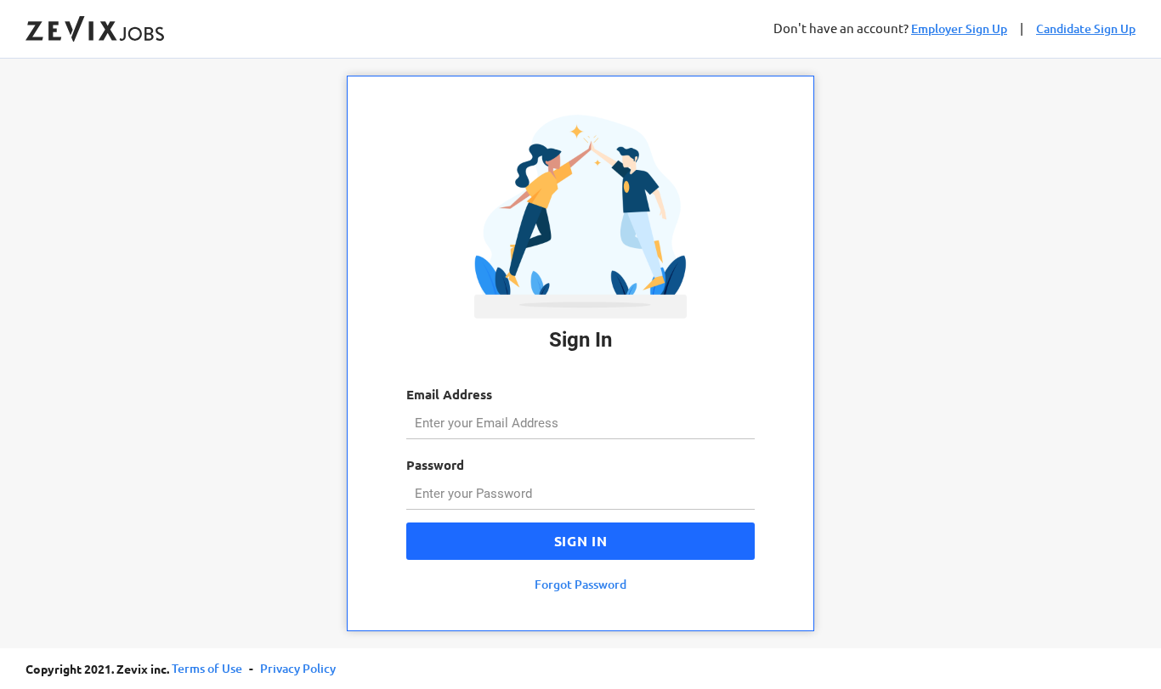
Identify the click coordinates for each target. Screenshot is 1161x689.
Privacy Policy (298, 668)
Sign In (580, 541)
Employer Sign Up (959, 28)
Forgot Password (580, 584)
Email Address (449, 394)
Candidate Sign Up (1086, 28)
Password (435, 464)
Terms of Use (207, 668)
